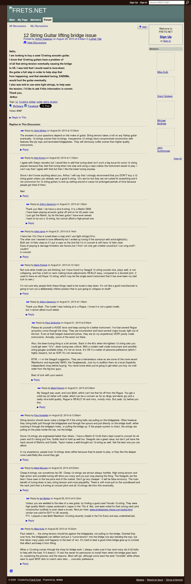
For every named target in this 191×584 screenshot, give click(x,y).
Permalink (22, 131)
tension (54, 101)
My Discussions (39, 26)
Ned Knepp (40, 157)
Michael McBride (161, 122)
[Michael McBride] (166, 110)
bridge (32, 101)
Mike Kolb (39, 528)
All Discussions (17, 26)
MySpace (18, 106)
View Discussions (36, 42)
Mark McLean (41, 467)
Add (144, 26)
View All (178, 158)
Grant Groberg (165, 96)
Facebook (33, 106)
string (46, 101)
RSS (11, 571)
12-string (23, 101)
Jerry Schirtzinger (163, 149)
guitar (39, 101)
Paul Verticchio (52, 322)
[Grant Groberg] (166, 85)
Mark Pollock (40, 264)
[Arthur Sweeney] (15, 42)
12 (16, 101)
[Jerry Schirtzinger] (166, 137)
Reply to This (17, 117)
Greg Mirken (40, 130)
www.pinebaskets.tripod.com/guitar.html (111, 509)
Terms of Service (174, 579)
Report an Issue (155, 579)
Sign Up (134, 2)
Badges (140, 579)
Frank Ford (35, 579)
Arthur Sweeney (43, 39)
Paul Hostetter (41, 415)
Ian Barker (45, 498)
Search (187, 2)
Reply (24, 149)
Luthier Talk (95, 39)
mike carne (39, 231)
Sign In (143, 2)
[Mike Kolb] (166, 61)
